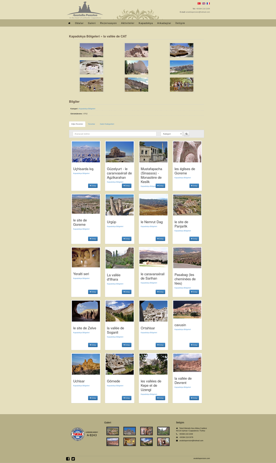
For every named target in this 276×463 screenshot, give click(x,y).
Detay (93, 186)
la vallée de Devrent (183, 380)
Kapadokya (146, 23)
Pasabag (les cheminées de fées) (185, 279)
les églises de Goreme (185, 170)
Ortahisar (148, 327)
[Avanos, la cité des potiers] (163, 441)
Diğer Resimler (77, 124)
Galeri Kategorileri (107, 124)
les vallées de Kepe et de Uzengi (151, 385)
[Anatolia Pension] (84, 6)
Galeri (92, 23)
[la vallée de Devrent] (112, 441)
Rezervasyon (108, 23)
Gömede (113, 380)
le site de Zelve (84, 327)
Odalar (79, 23)
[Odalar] (129, 441)
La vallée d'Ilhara (113, 277)
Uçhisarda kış (83, 168)
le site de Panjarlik (181, 223)
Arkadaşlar (164, 23)
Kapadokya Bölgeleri (84, 36)
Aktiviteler (127, 23)
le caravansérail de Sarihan (152, 276)
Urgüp (111, 221)
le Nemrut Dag (152, 221)
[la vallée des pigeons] (129, 431)
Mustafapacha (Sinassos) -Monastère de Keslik (151, 175)
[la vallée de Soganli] (146, 441)
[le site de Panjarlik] (112, 431)
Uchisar (79, 380)
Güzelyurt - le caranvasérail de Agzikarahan (119, 173)
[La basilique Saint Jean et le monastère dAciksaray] (146, 431)
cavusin (180, 324)
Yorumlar (91, 124)
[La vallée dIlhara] (163, 431)
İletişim (180, 23)
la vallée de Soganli (115, 330)
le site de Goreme (80, 222)
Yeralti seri (81, 273)
